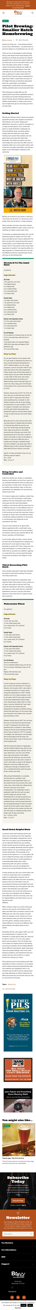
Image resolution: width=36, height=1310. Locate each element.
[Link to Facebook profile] (12, 1299)
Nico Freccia (8, 40)
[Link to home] (18, 13)
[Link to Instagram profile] (18, 1299)
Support (5, 1264)
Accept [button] (23, 1305)
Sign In (24, 1205)
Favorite (16, 40)
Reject (30, 1305)
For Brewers (7, 1243)
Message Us (12, 1291)
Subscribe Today (18, 1201)
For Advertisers (9, 1250)
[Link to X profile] (24, 1299)
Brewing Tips (12, 984)
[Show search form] (32, 13)
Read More (18, 1308)
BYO (3, 1257)
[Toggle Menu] (3, 13)
